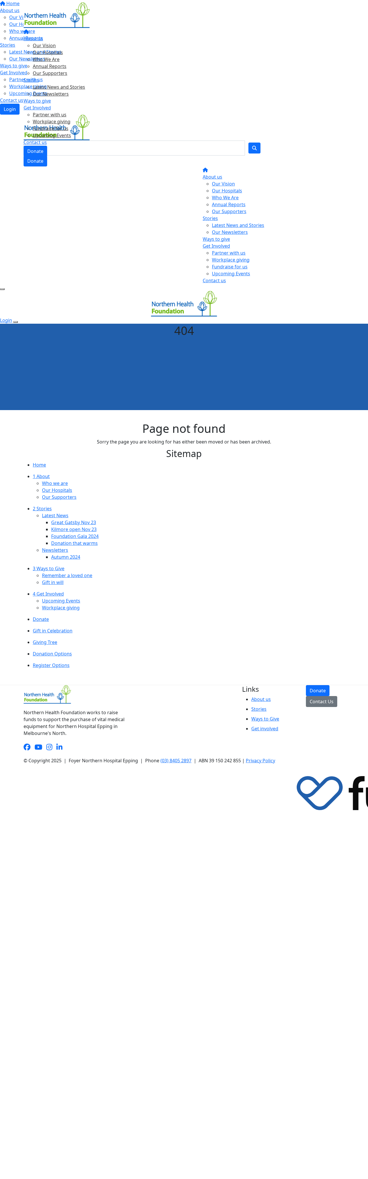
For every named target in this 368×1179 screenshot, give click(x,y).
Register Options (51, 665)
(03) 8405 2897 (175, 760)
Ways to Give (265, 719)
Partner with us (49, 114)
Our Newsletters (51, 94)
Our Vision (44, 45)
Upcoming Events (52, 135)
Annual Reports (49, 66)
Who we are (55, 483)
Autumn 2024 (65, 557)
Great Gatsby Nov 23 (73, 522)
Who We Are (46, 59)
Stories (31, 80)
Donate (35, 151)
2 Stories (42, 508)
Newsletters (55, 550)
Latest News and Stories (59, 87)
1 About (41, 476)
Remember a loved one (67, 575)
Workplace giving (51, 121)
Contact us (35, 142)
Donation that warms (74, 543)
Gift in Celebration (52, 631)
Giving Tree (45, 642)
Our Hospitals (48, 52)
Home (39, 465)
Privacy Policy (260, 760)
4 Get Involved (48, 594)
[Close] (15, 322)
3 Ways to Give (48, 568)
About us (33, 38)
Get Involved (37, 108)
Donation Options (52, 654)
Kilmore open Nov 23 (74, 529)
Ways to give (37, 101)
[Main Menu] (2, 289)
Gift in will (53, 582)
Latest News (55, 515)
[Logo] (57, 15)
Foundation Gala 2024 (75, 536)
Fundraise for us (50, 128)
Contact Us (322, 701)
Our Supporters (50, 73)
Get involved (264, 728)
